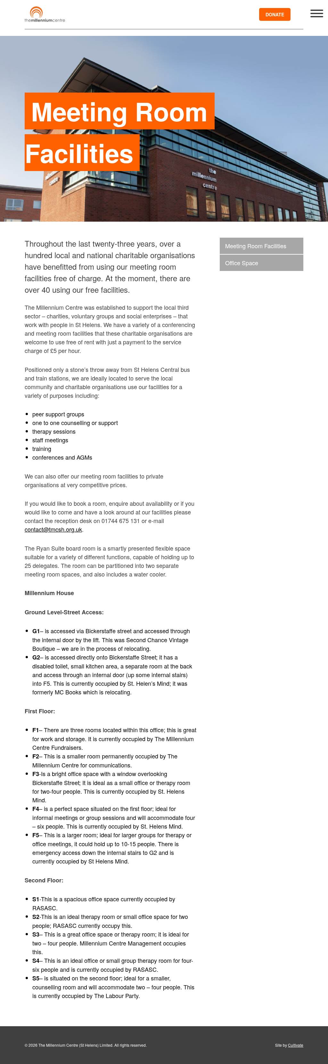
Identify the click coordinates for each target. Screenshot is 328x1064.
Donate (275, 14)
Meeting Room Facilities (255, 245)
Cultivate (295, 1045)
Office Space (241, 262)
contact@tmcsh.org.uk (53, 529)
